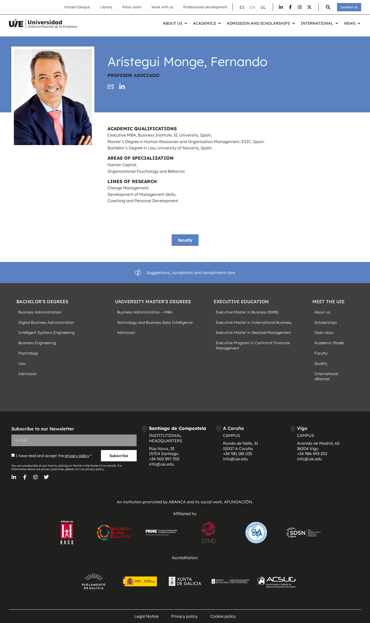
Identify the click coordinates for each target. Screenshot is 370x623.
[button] (328, 7)
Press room (131, 7)
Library (106, 7)
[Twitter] (46, 477)
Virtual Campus (77, 7)
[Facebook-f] (24, 477)
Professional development (205, 7)
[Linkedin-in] (13, 477)
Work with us (162, 7)
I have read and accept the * (54, 455)
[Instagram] (35, 477)
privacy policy (77, 455)
